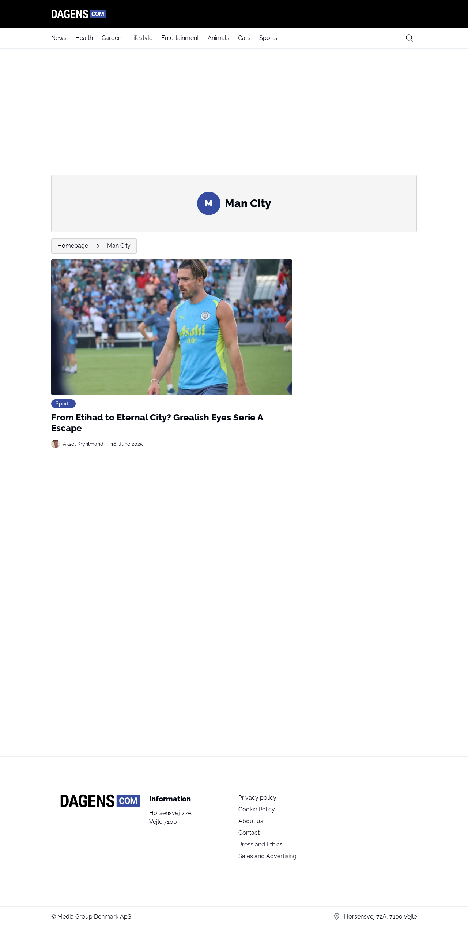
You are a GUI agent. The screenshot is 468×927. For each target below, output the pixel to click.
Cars (244, 37)
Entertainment (180, 37)
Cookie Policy (256, 809)
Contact (249, 832)
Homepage (72, 245)
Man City (119, 245)
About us (250, 821)
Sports (268, 37)
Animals (218, 37)
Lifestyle (141, 37)
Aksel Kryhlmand (83, 444)
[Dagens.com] (234, 14)
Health (84, 37)
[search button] (409, 38)
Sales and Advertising (267, 856)
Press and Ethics (260, 844)
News (59, 37)
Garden (111, 37)
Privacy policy (257, 797)
